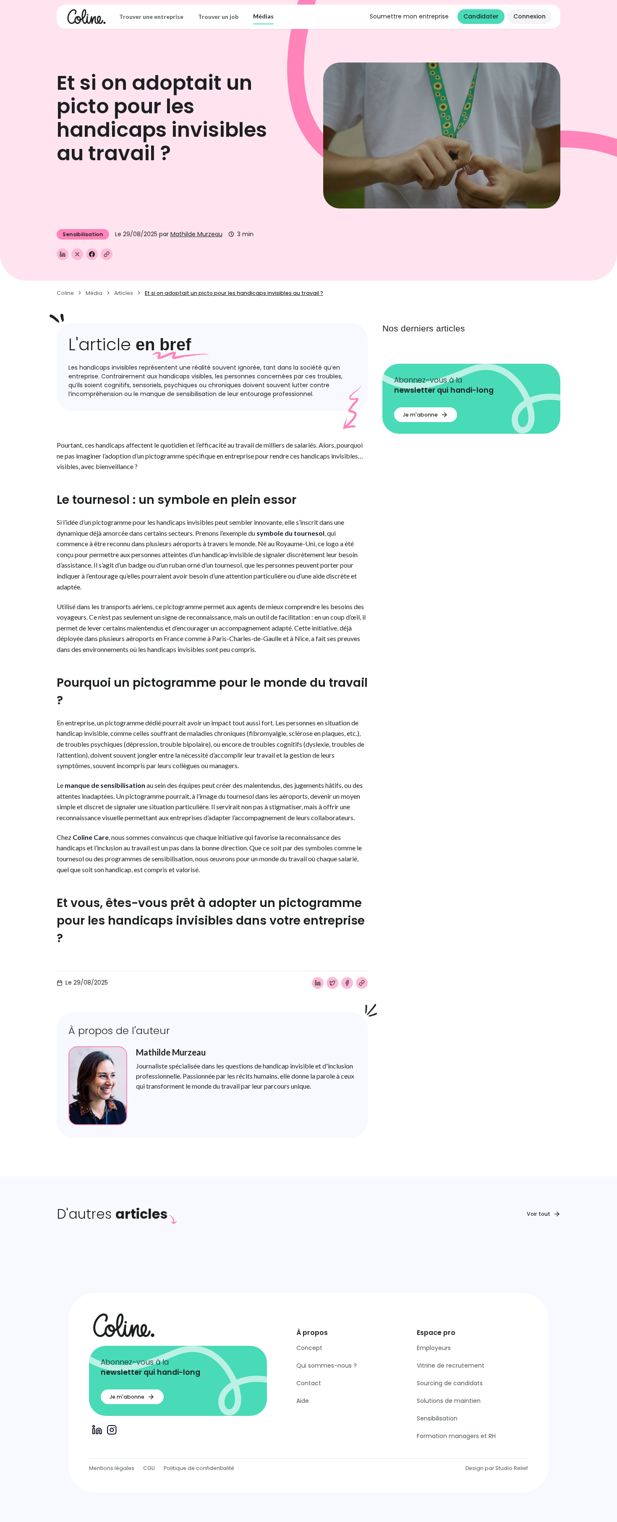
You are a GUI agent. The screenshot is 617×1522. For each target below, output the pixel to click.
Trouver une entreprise (151, 16)
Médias (263, 16)
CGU (149, 1468)
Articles (123, 293)
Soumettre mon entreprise (409, 16)
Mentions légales (111, 1468)
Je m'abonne (420, 414)
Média (94, 293)
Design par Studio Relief (496, 1468)
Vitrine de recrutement (450, 1365)
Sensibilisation (437, 1418)
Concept (309, 1348)
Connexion (529, 16)
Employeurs (434, 1348)
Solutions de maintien (449, 1401)
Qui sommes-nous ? (326, 1365)
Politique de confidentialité (199, 1468)
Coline (65, 293)
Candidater (481, 16)
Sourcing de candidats (450, 1383)
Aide (302, 1401)
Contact (308, 1383)
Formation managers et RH (456, 1436)
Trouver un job (218, 16)
